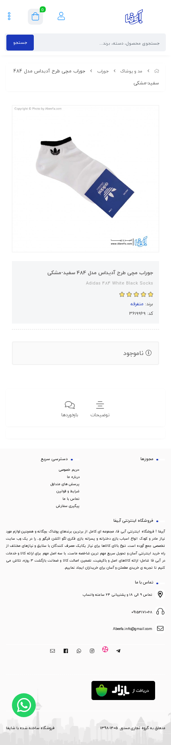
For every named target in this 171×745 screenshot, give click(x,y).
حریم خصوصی (69, 469)
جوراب (103, 71)
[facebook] (66, 651)
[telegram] (118, 651)
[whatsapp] (79, 651)
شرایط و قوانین (68, 491)
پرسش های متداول (65, 484)
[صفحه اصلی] (156, 71)
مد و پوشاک (131, 71)
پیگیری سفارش (68, 506)
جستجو (20, 42)
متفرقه (137, 304)
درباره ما (73, 477)
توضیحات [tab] (100, 415)
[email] (52, 651)
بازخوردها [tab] (69, 415)
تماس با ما (71, 498)
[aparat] (105, 651)
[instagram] (92, 651)
